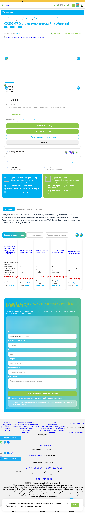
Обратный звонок (10, 438)
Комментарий (13, 376)
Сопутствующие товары (14, 235)
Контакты (26, 433)
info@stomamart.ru (76, 433)
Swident (27, 283)
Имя (9, 350)
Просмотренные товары (56, 235)
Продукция (6, 425)
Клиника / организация (16, 341)
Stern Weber (8, 283)
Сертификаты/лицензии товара (26, 425)
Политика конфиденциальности (26, 427)
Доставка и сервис (24, 209)
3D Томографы (52, 425)
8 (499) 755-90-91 (34, 468)
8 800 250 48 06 (77, 423)
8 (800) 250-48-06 (16, 152)
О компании (6, 423)
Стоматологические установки (52, 429)
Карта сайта (26, 431)
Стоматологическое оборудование (52, 427)
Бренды (52, 433)
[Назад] (77, 235)
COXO (18, 33)
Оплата (39, 209)
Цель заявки (12, 332)
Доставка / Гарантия (26, 423)
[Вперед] (81, 235)
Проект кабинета (7, 427)
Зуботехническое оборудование (52, 431)
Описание (8, 209)
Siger (74, 283)
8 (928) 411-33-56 (44, 479)
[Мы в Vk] (9, 442)
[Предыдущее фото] (6, 58)
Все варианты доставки (70, 162)
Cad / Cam (52, 423)
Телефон (11, 359)
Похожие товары (35, 235)
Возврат (7, 429)
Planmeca (44, 281)
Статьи (7, 431)
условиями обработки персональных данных (49, 398)
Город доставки (14, 368)
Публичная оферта (26, 429)
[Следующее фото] (78, 58)
